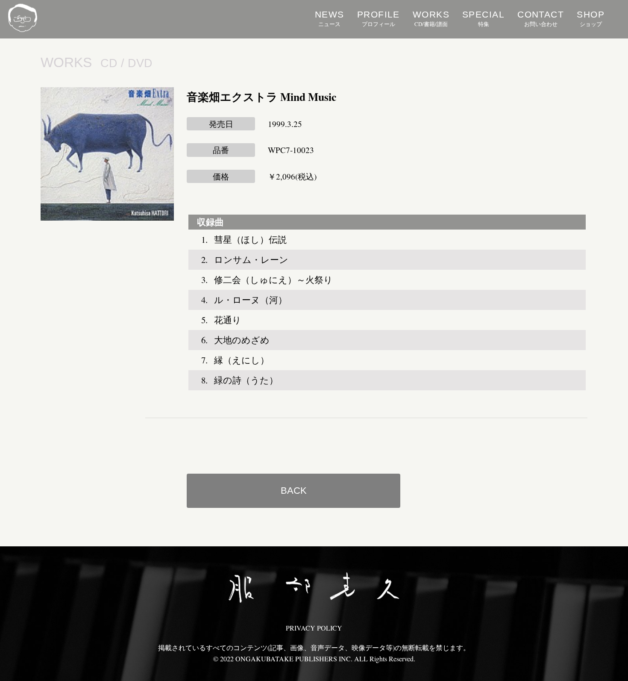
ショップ (591, 18)
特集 (483, 18)
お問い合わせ (540, 18)
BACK (294, 490)
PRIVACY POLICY (314, 627)
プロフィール (378, 18)
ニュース (329, 18)
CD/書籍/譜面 (431, 18)
